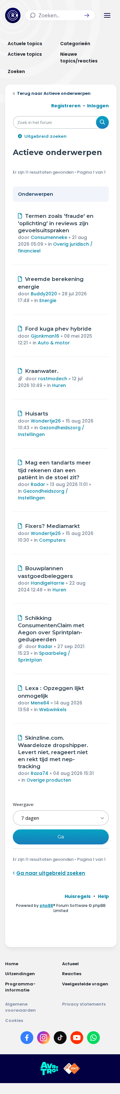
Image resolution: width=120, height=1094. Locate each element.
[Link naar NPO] (71, 1068)
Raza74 (39, 773)
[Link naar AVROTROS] (49, 1068)
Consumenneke (49, 237)
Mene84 (40, 703)
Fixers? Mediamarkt (52, 526)
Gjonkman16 (45, 336)
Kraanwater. (42, 371)
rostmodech (52, 378)
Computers (52, 540)
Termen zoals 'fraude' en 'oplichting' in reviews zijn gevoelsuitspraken (55, 223)
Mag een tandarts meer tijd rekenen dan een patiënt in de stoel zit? (54, 470)
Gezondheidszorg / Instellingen (43, 494)
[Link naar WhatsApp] (93, 1039)
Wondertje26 (46, 421)
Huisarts (36, 413)
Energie (47, 300)
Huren (59, 385)
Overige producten (49, 780)
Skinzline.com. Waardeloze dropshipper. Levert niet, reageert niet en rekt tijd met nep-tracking (53, 752)
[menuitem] (78, 896)
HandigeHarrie (47, 583)
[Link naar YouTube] (76, 1039)
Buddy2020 (44, 294)
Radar (38, 484)
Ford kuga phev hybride (58, 328)
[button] (87, 15)
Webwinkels (53, 709)
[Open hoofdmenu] (107, 15)
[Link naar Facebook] (26, 1039)
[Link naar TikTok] (60, 1039)
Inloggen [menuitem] (98, 106)
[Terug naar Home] (12, 15)
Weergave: (23, 804)
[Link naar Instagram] (43, 1039)
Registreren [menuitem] (66, 106)
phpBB (46, 905)
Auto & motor (54, 343)
